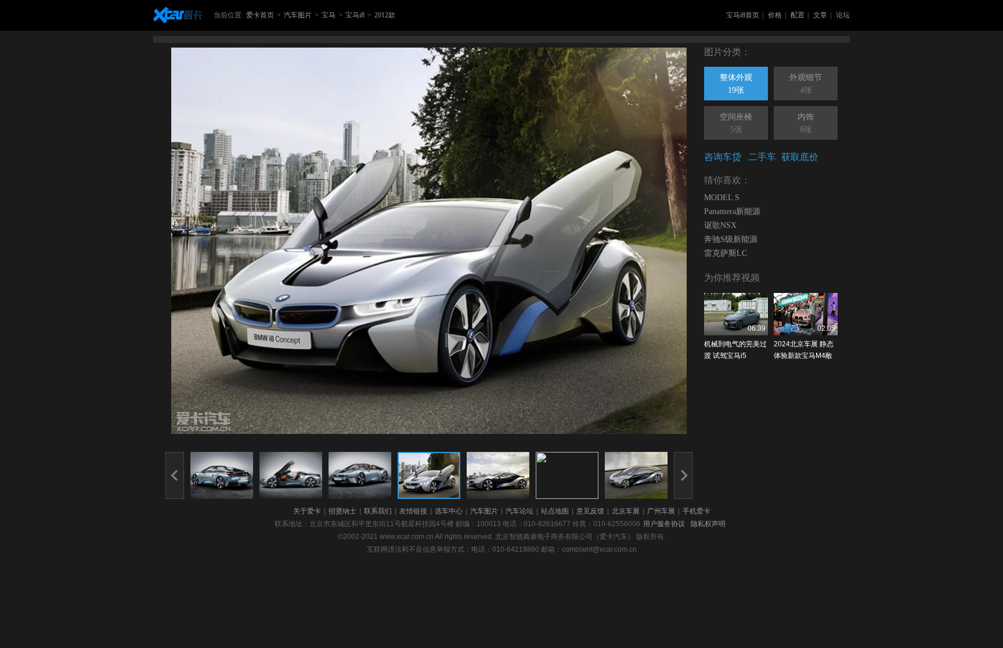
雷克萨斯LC (725, 253)
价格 (775, 15)
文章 (820, 15)
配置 (797, 15)
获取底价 (799, 157)
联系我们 (378, 511)
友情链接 (413, 511)
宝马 (328, 15)
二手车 (762, 157)
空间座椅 (736, 123)
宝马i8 (355, 15)
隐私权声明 (708, 524)
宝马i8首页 (742, 15)
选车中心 (449, 511)
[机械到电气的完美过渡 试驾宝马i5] (736, 314)
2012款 (384, 15)
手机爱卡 (696, 511)
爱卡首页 (260, 15)
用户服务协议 (664, 524)
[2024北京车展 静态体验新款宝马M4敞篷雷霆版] (806, 314)
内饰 (806, 123)
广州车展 (661, 511)
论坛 (843, 15)
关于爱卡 (307, 511)
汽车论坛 (519, 511)
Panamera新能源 (732, 211)
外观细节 (805, 84)
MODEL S (721, 197)
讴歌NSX (720, 225)
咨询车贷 (722, 157)
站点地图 (555, 511)
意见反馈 (590, 511)
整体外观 (736, 84)
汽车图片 (298, 15)
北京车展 (626, 511)
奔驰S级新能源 (730, 239)
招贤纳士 (342, 511)
